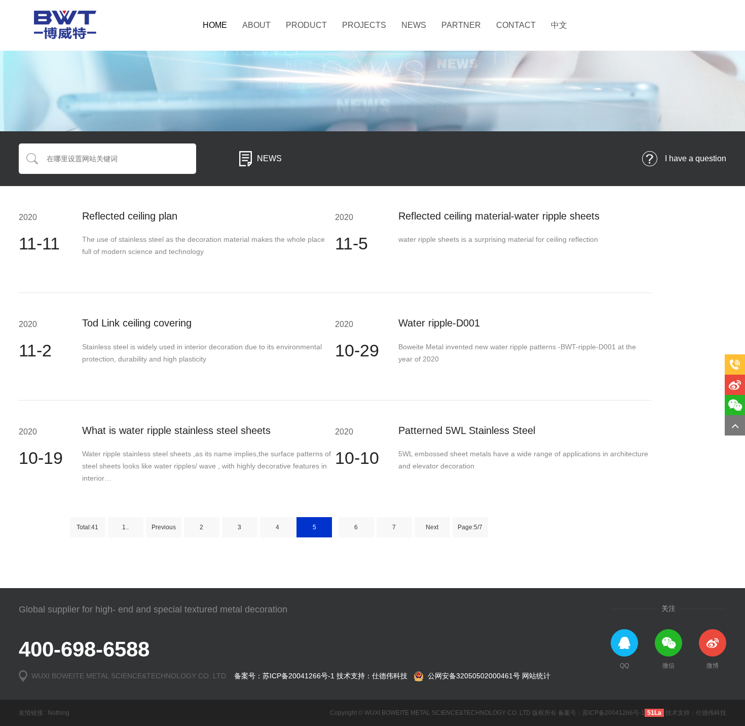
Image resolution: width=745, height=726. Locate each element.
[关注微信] (735, 405)
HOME (215, 25)
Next (432, 527)
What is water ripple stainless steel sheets (176, 430)
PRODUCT (306, 25)
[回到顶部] (735, 425)
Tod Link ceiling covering (137, 323)
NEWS (413, 25)
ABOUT (256, 25)
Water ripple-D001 (439, 323)
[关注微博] (735, 385)
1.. (125, 527)
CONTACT (516, 25)
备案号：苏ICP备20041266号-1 (284, 676)
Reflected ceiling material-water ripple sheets (499, 216)
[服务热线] (735, 364)
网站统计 (536, 676)
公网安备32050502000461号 (472, 676)
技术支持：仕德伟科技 (372, 676)
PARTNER (461, 25)
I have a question (695, 158)
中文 (559, 25)
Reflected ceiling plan (129, 216)
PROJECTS (364, 25)
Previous (164, 527)
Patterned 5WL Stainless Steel (466, 430)
